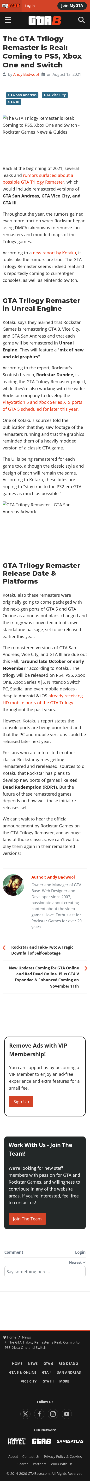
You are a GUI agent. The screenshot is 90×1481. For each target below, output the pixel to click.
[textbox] (45, 1273)
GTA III (13, 102)
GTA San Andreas (22, 95)
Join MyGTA (72, 5)
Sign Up (21, 1101)
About (13, 1456)
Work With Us (61, 1464)
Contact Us (31, 1456)
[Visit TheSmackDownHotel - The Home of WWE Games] (16, 1441)
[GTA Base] (45, 20)
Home (17, 1363)
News (33, 1363)
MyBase (8, 6)
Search (23, 1464)
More (64, 1381)
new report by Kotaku (54, 253)
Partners (40, 1464)
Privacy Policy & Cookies (63, 1456)
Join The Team (27, 1219)
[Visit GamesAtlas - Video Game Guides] (70, 1441)
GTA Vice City (55, 95)
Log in (30, 6)
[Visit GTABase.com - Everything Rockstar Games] (41, 1441)
